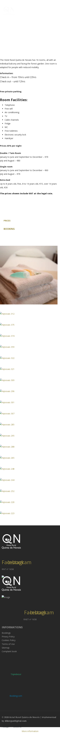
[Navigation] (56, 9)
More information (30, 731)
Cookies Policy (8, 640)
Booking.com (16, 695)
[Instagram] (10, 552)
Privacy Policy (8, 636)
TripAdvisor (16, 674)
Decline (17, 726)
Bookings (6, 632)
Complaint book (9, 651)
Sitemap (5, 647)
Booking (9, 228)
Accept (5, 726)
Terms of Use (8, 644)
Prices (7, 220)
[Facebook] (5, 552)
